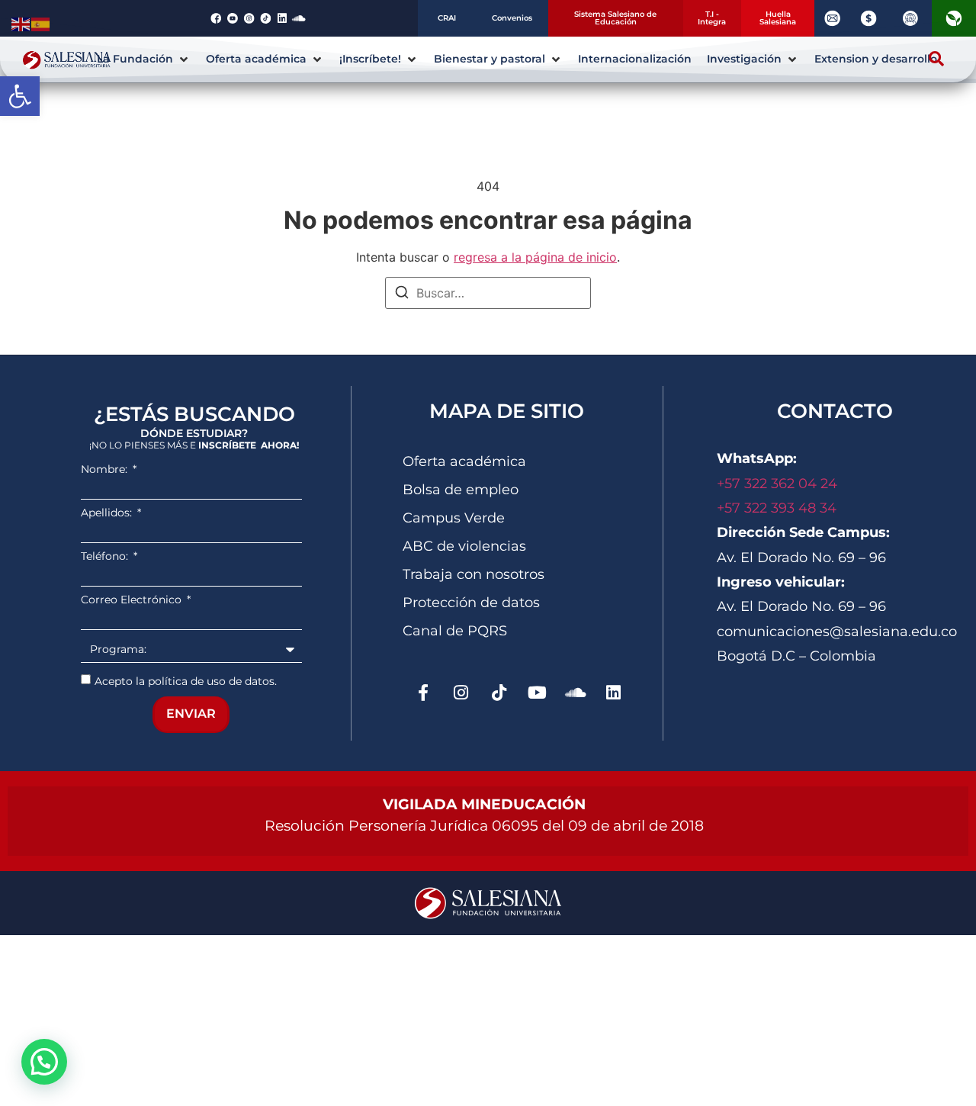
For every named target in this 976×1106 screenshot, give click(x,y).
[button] (20, 96)
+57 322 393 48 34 (776, 508)
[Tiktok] (499, 692)
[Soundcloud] (575, 692)
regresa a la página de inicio (535, 257)
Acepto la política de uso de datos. (186, 680)
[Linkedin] (614, 692)
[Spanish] (41, 23)
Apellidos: (108, 512)
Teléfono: (106, 556)
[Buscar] (402, 294)
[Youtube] (537, 692)
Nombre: (105, 469)
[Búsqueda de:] (488, 293)
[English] (21, 23)
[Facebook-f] (423, 692)
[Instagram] (461, 692)
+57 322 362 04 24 (779, 483)
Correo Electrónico (133, 599)
